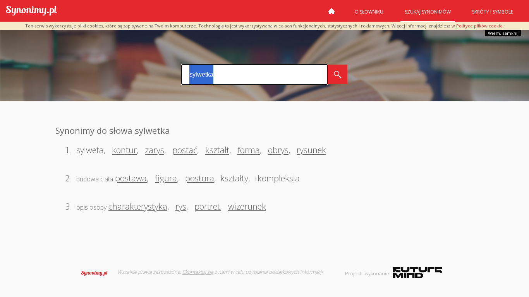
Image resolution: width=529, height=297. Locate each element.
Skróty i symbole (492, 12)
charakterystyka (137, 206)
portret (207, 206)
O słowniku (369, 12)
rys (180, 206)
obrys (278, 149)
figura (166, 178)
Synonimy (97, 273)
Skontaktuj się (197, 271)
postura (199, 178)
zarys (154, 149)
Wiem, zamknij (503, 33)
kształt (217, 149)
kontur (124, 149)
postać (184, 149)
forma (248, 149)
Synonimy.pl (31, 11)
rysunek (311, 149)
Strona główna (331, 14)
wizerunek (247, 206)
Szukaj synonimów (428, 12)
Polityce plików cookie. (480, 26)
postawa (131, 178)
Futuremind (417, 272)
